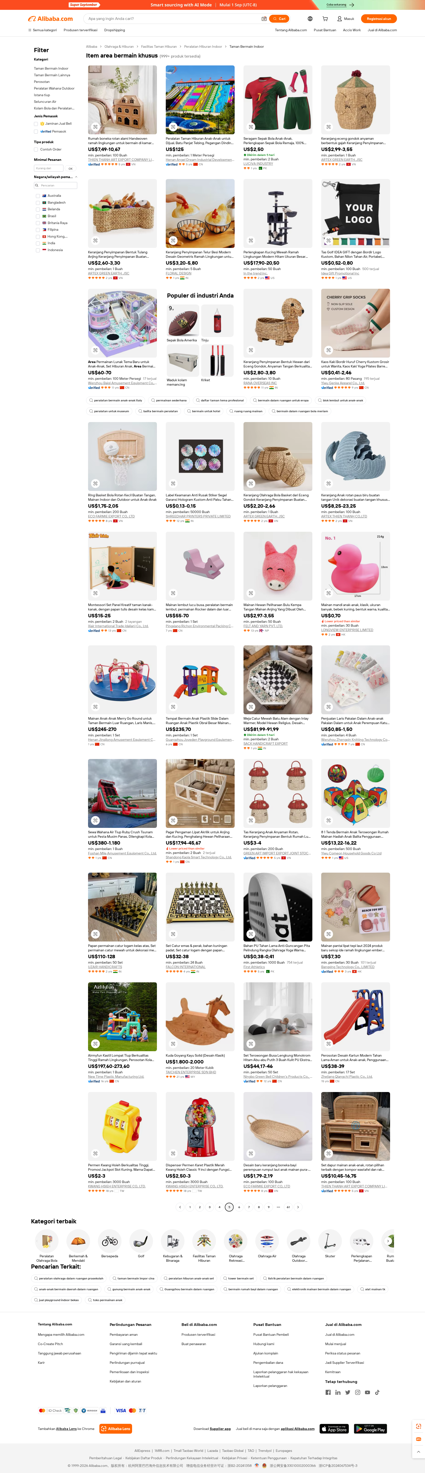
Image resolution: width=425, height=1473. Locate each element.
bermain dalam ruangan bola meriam (302, 411)
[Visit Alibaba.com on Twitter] (348, 1392)
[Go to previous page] (180, 1207)
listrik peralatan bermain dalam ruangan (296, 1278)
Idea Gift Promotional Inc (340, 273)
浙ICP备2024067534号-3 (338, 1466)
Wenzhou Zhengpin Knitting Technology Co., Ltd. (355, 740)
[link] (418, 1426)
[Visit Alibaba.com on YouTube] (367, 1392)
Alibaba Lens (66, 1429)
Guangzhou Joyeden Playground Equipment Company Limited (200, 740)
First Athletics (254, 967)
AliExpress (142, 1451)
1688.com (161, 1451)
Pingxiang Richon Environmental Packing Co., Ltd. (200, 626)
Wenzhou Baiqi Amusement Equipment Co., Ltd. (122, 383)
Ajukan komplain (265, 1353)
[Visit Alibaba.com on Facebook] (328, 1392)
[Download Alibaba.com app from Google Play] (370, 1429)
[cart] (326, 19)
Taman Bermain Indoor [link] (246, 46)
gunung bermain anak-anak (131, 1289)
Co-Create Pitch (50, 1344)
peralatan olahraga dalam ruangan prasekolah (71, 1278)
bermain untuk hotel (206, 411)
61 (288, 1207)
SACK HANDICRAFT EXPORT (265, 743)
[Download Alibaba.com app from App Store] (334, 1429)
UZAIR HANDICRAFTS (105, 967)
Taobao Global (232, 1451)
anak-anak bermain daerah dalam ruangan (68, 1289)
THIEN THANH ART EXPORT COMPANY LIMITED (122, 160)
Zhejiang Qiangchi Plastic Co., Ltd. (347, 1076)
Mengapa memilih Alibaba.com (61, 1334)
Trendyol (265, 1451)
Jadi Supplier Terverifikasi (344, 1363)
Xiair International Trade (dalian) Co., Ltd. (118, 626)
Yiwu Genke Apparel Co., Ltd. (343, 383)
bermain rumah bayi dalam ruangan (253, 1289)
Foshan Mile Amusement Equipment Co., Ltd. (122, 853)
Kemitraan (333, 1372)
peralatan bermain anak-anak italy (118, 400)
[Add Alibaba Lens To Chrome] (115, 1429)
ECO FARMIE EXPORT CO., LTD (111, 516)
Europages (284, 1451)
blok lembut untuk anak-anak (343, 400)
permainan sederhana (171, 400)
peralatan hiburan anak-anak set (191, 1278)
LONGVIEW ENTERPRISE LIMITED (347, 630)
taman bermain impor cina (136, 1278)
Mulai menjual (335, 1344)
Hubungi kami (263, 1344)
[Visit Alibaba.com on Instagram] (358, 1392)
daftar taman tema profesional (222, 400)
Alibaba (91, 46)
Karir (41, 1363)
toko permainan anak (107, 1300)
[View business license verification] (257, 1465)
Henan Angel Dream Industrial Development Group (200, 160)
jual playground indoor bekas (59, 1300)
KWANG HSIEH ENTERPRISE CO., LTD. (117, 1186)
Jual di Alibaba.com (339, 1334)
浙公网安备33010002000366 (293, 1466)
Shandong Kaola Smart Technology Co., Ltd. (199, 857)
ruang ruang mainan (248, 411)
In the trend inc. (255, 273)
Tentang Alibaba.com (55, 1324)
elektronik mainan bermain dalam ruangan (321, 1289)
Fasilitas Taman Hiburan (159, 46)
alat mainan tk (375, 1289)
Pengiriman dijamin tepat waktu (133, 1353)
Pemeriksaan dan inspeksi (129, 1372)
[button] (264, 19)
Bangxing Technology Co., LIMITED (348, 967)
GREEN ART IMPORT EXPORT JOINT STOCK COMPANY (277, 853)
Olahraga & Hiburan (119, 46)
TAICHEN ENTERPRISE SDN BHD (191, 1072)
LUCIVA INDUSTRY (258, 164)
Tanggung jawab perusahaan (59, 1353)
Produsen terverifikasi (198, 1334)
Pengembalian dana (268, 1363)
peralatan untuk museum (111, 411)
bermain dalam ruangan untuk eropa (283, 400)
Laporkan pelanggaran (270, 1386)
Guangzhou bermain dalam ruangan (189, 1289)
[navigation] (55, 627)
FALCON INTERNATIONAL (186, 967)
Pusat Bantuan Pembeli (271, 1334)
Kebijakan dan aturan (125, 1381)
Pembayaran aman (124, 1334)
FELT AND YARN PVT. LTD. (263, 626)
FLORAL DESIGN (178, 273)
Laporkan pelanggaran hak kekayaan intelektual (280, 1374)
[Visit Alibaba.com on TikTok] (377, 1392)
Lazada (212, 1451)
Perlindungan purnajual (127, 1363)
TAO (251, 1451)
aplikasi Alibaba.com (298, 1429)
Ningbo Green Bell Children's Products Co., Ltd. (277, 1076)
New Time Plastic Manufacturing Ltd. (116, 1076)
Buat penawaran (194, 1344)
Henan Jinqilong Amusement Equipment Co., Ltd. (122, 740)
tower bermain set (241, 1278)
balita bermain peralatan (160, 411)
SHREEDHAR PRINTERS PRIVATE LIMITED (198, 516)
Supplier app (220, 1429)
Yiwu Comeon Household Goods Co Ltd (351, 853)
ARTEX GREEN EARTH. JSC (342, 160)
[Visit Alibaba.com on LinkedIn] (338, 1392)
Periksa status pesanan (342, 1353)
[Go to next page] (298, 1207)
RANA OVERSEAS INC (260, 383)
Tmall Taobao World (188, 1451)
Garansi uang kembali (126, 1344)
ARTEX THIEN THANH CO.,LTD (344, 516)
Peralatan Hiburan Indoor (203, 46)
